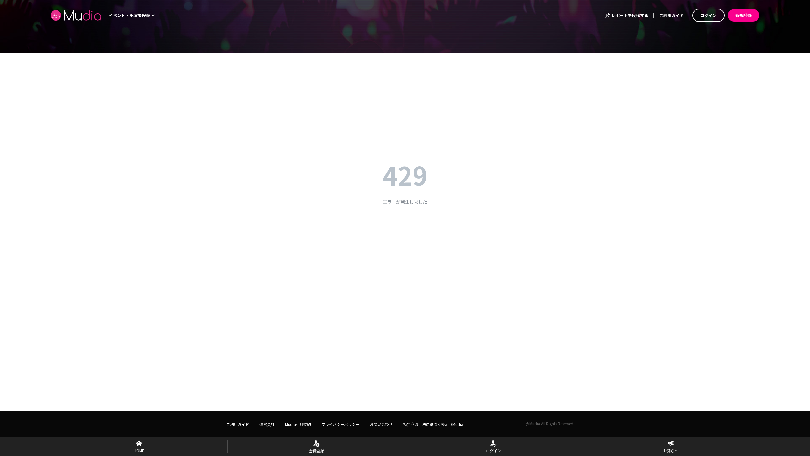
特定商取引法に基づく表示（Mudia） (435, 424)
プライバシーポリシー (340, 424)
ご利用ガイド (671, 15)
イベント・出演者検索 (130, 15)
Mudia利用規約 (298, 424)
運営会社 (267, 424)
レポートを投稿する (629, 15)
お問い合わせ (381, 424)
